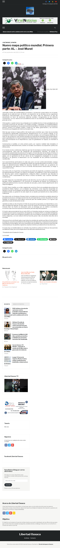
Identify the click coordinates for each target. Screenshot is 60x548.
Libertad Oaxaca (30, 534)
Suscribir (8, 484)
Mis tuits (6, 426)
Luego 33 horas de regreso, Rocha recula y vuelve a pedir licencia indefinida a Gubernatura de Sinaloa (16, 360)
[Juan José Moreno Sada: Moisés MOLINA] (30, 277)
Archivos (26, 538)
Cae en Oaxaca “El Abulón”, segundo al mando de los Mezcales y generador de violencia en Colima (16, 348)
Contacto (33, 538)
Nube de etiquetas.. (19, 304)
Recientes (7, 304)
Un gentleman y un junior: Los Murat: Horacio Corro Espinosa (10, 283)
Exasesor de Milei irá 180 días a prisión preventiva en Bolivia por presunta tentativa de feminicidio (20, 337)
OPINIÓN (13, 42)
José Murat (6, 42)
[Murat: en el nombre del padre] (48, 275)
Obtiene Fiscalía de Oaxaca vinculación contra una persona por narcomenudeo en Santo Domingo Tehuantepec (16, 325)
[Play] (16, 385)
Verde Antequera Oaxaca (46, 544)
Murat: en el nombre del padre (48, 282)
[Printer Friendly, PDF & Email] (20, 64)
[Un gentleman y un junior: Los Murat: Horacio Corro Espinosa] (11, 275)
